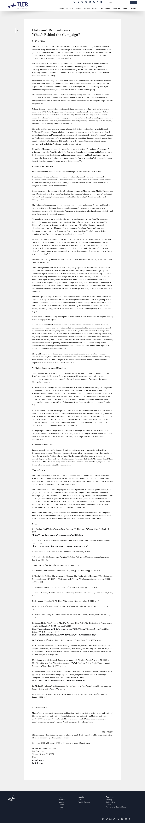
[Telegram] (78, 2)
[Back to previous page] (17, 30)
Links (61, 810)
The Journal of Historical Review (116, 807)
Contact (61, 804)
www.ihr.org (38, 760)
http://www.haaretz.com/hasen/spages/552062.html (58, 535)
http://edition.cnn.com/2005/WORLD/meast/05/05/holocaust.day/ (64, 635)
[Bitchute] (86, 2)
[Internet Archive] (97, 2)
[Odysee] (90, 2)
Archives (110, 797)
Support (62, 799)
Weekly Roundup (84, 802)
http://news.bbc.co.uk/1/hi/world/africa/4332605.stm (58, 680)
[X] (74, 2)
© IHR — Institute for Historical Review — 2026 (24, 819)
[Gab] (101, 2)
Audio (81, 797)
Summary (109, 800)
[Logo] (19, 5)
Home (61, 797)
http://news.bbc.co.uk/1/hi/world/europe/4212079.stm (58, 629)
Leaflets (108, 804)
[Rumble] (93, 2)
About (61, 807)
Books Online (110, 802)
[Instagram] (82, 2)
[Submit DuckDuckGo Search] (133, 2)
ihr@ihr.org (37, 763)
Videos (61, 802)
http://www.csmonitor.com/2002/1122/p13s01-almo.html (60, 546)
